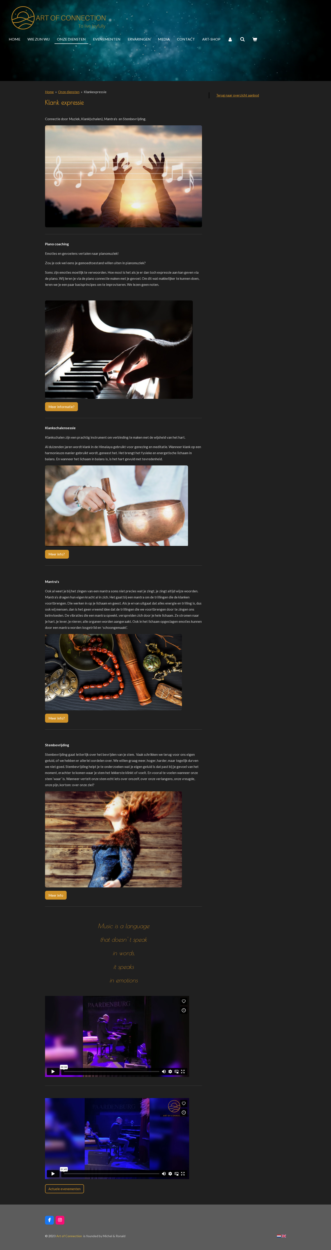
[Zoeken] (242, 39)
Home (49, 92)
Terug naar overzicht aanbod (237, 95)
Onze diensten (68, 92)
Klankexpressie (95, 92)
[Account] (230, 39)
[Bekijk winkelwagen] (255, 39)
